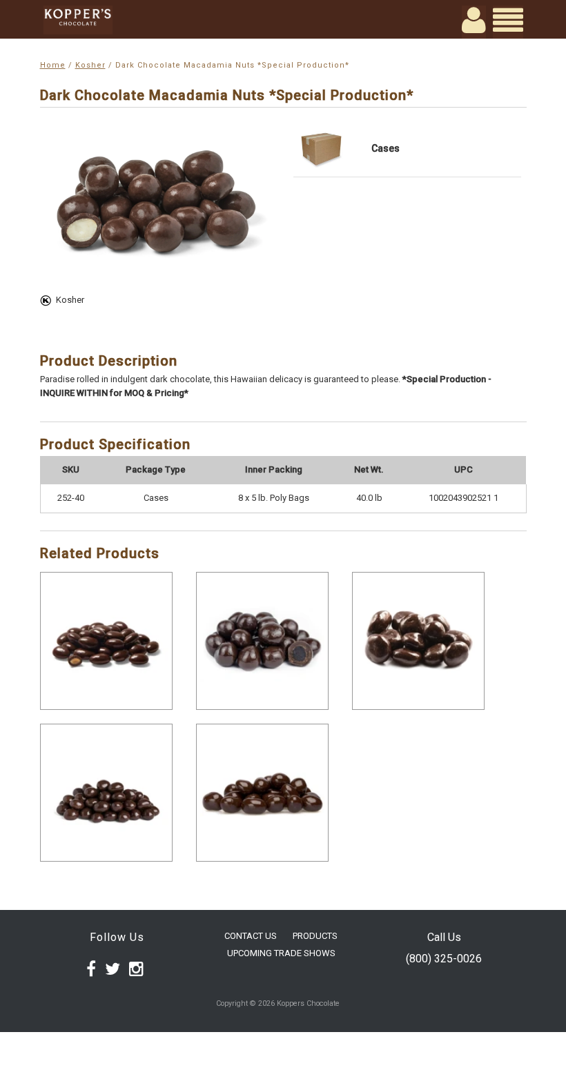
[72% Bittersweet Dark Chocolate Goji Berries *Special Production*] (262, 792)
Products (315, 936)
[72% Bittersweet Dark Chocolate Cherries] (418, 641)
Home (53, 65)
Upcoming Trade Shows (281, 953)
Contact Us (250, 936)
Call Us (444, 937)
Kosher (90, 65)
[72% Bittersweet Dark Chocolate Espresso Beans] (106, 792)
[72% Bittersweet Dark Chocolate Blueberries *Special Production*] (262, 641)
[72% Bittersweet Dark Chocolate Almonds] (106, 641)
